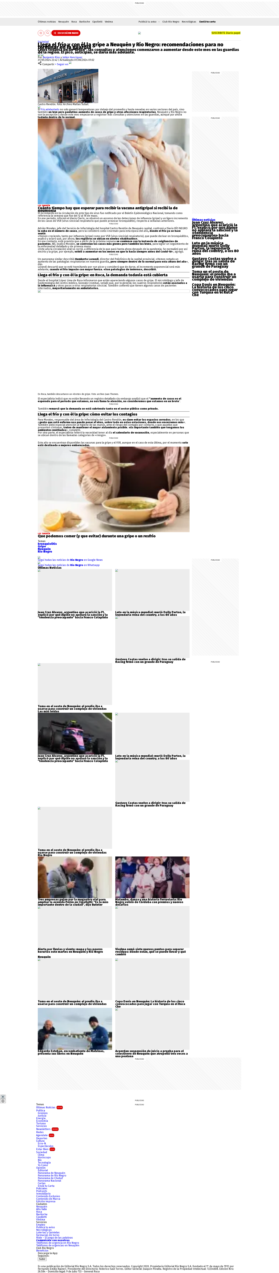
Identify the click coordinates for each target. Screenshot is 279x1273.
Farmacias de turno (47, 1235)
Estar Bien (45, 1149)
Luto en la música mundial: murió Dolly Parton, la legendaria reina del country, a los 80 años (215, 248)
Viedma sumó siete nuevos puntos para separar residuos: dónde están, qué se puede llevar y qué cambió (150, 951)
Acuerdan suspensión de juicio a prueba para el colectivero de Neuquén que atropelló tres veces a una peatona (151, 1053)
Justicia (42, 1115)
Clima (41, 1155)
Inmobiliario (43, 1193)
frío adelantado (49, 109)
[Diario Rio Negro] (51, 1262)
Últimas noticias (47, 21)
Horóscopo (44, 1157)
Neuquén (63, 21)
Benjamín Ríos (51, 57)
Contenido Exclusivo (48, 1196)
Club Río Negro (170, 21)
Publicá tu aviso (45, 1227)
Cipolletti (97, 21)
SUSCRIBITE (226, 32)
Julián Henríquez (72, 57)
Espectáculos (45, 1146)
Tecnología (44, 1162)
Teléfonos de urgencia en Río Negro (57, 1243)
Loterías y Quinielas (48, 1232)
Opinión (41, 1168)
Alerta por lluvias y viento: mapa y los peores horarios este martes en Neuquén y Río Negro (70, 950)
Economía (42, 1121)
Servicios (41, 1126)
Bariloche (84, 21)
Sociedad (43, 41)
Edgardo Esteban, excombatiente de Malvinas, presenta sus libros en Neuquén (71, 1052)
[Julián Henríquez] (42, 54)
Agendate (44, 1135)
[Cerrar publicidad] (3, 1097)
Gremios (43, 1113)
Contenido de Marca (48, 1199)
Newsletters (47, 1129)
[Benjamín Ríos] (39, 54)
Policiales (41, 1188)
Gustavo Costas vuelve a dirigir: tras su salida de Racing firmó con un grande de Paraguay (214, 262)
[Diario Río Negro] (139, 33)
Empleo (40, 1225)
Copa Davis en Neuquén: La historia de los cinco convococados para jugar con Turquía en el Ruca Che (215, 289)
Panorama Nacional (49, 1181)
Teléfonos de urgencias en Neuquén (57, 1245)
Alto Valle (41, 1209)
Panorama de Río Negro (52, 1175)
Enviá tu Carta (46, 1186)
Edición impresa (45, 1201)
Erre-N (42, 1143)
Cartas (42, 1183)
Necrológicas (189, 21)
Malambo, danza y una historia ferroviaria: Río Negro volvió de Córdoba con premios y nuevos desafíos (149, 902)
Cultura (40, 1141)
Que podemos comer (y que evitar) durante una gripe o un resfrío (97, 536)
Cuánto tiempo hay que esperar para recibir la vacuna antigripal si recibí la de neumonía (108, 209)
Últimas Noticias (49, 1107)
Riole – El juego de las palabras (54, 1237)
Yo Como (43, 1165)
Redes (40, 1132)
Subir (42, 1259)
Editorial (43, 1170)
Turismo (41, 1123)
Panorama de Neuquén (51, 1173)
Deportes (41, 1138)
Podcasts (41, 1191)
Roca (74, 21)
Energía (41, 1118)
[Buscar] (47, 33)
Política (40, 1110)
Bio (39, 1160)
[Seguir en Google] (39, 106)
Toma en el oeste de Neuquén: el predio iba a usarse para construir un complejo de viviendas (214, 275)
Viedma (109, 21)
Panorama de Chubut (50, 1178)
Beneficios (42, 1250)
